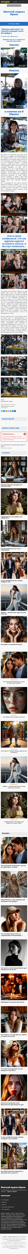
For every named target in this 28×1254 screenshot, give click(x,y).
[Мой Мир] (13, 411)
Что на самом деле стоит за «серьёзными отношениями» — (12, 934)
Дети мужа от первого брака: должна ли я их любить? (14, 751)
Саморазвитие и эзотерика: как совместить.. (11, 517)
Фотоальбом (5, 1209)
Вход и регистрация (6, 448)
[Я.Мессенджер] (2, 411)
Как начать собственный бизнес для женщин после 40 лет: (14, 968)
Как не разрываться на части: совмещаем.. (11, 549)
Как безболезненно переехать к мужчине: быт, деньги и (12, 1172)
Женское (15, 36)
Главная (5, 1236)
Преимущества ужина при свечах (12, 1002)
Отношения (5, 1200)
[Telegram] (8, 411)
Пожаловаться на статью (8, 404)
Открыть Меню (15, 24)
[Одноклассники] (6, 411)
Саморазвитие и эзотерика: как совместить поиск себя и (14, 822)
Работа (4, 1204)
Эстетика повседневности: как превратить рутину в (12, 1069)
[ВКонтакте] (4, 411)
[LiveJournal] (15, 411)
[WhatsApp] (10, 411)
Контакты (23, 1236)
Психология (13, 679)
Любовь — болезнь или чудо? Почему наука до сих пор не (14, 787)
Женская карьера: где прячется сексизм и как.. (11, 485)
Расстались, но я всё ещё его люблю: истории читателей (14, 1035)
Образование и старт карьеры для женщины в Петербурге (13, 900)
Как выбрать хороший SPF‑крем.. (12, 644)
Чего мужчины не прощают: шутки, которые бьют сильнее (14, 682)
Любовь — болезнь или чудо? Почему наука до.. (13, 613)
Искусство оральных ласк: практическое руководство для (12, 1103)
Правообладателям (13, 1236)
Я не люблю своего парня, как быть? (14, 717)
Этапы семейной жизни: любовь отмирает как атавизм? (12, 1138)
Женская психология (8, 1207)
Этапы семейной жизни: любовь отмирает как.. (12, 581)
